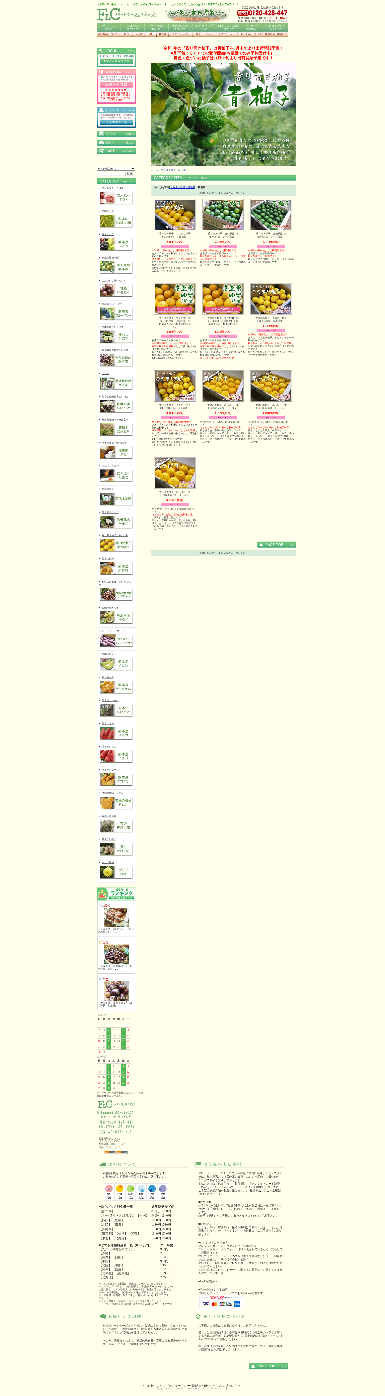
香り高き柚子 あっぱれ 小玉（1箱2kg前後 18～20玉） (223, 406)
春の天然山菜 (109, 816)
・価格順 (190, 187)
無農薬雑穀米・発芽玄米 (115, 419)
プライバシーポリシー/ (178, 1385)
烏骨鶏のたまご (110, 512)
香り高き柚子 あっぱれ (115, 535)
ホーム (109, 27)
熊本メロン (108, 654)
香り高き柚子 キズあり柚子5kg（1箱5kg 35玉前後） (271, 319)
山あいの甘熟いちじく (114, 280)
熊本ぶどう (108, 234)
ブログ (252, 27)
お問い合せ (276, 27)
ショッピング (204, 27)
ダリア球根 (108, 862)
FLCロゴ (127, 14)
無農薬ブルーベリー (113, 304)
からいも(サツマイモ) (113, 631)
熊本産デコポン (110, 769)
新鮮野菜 (103, 34)
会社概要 (156, 27)
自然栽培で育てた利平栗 (115, 350)
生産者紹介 (180, 27)
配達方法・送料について (112, 1144)
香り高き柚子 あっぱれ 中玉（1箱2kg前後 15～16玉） (271, 406)
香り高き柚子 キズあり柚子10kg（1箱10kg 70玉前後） (174, 406)
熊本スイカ (108, 723)
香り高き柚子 (198, 34)
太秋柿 (139, 34)
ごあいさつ (133, 27)
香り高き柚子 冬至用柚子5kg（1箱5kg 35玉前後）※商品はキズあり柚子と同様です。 (223, 322)
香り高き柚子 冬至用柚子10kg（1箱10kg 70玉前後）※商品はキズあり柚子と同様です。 (174, 322)
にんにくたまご (110, 465)
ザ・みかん (108, 677)
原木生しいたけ (110, 700)
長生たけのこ (109, 839)
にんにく (210, 34)
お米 (127, 34)
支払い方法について (110, 1147)
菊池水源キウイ (110, 607)
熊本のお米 (108, 211)
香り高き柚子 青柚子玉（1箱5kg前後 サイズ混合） (223, 235)
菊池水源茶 (108, 489)
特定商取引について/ (154, 1385)
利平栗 (162, 34)
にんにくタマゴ (234, 34)
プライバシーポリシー (111, 1141)
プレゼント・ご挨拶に (114, 188)
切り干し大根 (246, 34)
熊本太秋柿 (108, 558)
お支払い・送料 (228, 27)
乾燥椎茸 (270, 34)
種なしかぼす (186, 34)
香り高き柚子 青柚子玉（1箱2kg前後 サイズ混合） (271, 235)
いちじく (174, 34)
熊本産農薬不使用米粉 (114, 442)
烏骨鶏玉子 (282, 34)
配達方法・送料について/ (205, 1385)
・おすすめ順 (177, 187)
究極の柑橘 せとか (113, 793)
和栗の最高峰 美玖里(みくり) (115, 583)
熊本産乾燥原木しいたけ (115, 396)
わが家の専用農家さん (197, 14)
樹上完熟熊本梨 (110, 257)
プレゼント (115, 34)
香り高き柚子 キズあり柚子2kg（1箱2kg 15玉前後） (174, 235)
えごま (222, 34)
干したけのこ (258, 34)
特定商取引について (110, 1138)
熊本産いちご (109, 746)
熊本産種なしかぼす (113, 327)
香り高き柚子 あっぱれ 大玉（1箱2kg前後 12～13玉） (174, 493)
